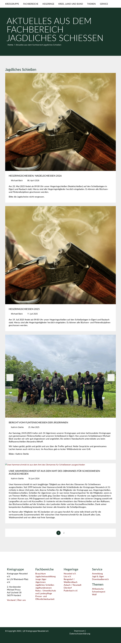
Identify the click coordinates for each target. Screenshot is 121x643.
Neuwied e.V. (70, 574)
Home (10, 44)
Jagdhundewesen (43, 588)
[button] (9, 377)
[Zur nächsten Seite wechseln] (69, 533)
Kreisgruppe (12, 3)
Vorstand (11, 600)
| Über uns (20, 600)
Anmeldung (97, 574)
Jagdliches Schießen (44, 585)
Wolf (94, 595)
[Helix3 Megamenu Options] (115, 4)
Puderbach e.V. (71, 591)
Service (104, 3)
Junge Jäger (40, 579)
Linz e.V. (67, 577)
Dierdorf (68, 588)
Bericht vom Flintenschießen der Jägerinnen (38, 422)
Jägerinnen (40, 582)
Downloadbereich (100, 579)
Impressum (79, 631)
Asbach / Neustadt (72, 585)
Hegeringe (48, 3)
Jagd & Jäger (98, 577)
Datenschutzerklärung (79, 634)
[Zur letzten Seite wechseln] (110, 533)
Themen (91, 3)
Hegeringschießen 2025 (24, 309)
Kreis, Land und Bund (70, 3)
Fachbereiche (30, 3)
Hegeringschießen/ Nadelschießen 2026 (35, 176)
